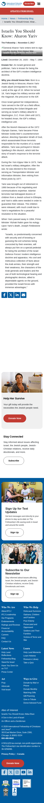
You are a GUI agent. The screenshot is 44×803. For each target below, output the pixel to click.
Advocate (5, 686)
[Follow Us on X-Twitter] (11, 772)
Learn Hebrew (29, 656)
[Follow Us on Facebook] (4, 772)
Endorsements (7, 621)
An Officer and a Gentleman (13, 721)
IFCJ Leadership (8, 615)
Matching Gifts (29, 693)
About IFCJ (6, 611)
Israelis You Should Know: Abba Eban (17, 714)
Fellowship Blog (25, 18)
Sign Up (14, 532)
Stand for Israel (8, 662)
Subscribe (13, 460)
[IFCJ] (11, 4)
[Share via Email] (23, 295)
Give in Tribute (29, 699)
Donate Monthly (30, 689)
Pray (3, 683)
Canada (20, 754)
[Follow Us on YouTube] (23, 772)
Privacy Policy (8, 754)
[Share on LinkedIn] (17, 295)
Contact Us (6, 641)
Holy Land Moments (32, 652)
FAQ (3, 638)
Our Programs (7, 618)
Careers (4, 635)
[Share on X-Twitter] (11, 295)
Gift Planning (29, 696)
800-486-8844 (7, 738)
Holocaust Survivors (32, 611)
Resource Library (30, 659)
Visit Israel (6, 690)
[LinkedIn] (30, 772)
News (12, 18)
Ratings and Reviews (10, 625)
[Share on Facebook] (4, 295)
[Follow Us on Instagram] (17, 772)
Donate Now (29, 4)
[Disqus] (22, 332)
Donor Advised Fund (32, 703)
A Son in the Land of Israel (12, 718)
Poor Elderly (28, 621)
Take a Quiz (28, 663)
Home (4, 18)
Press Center (7, 672)
